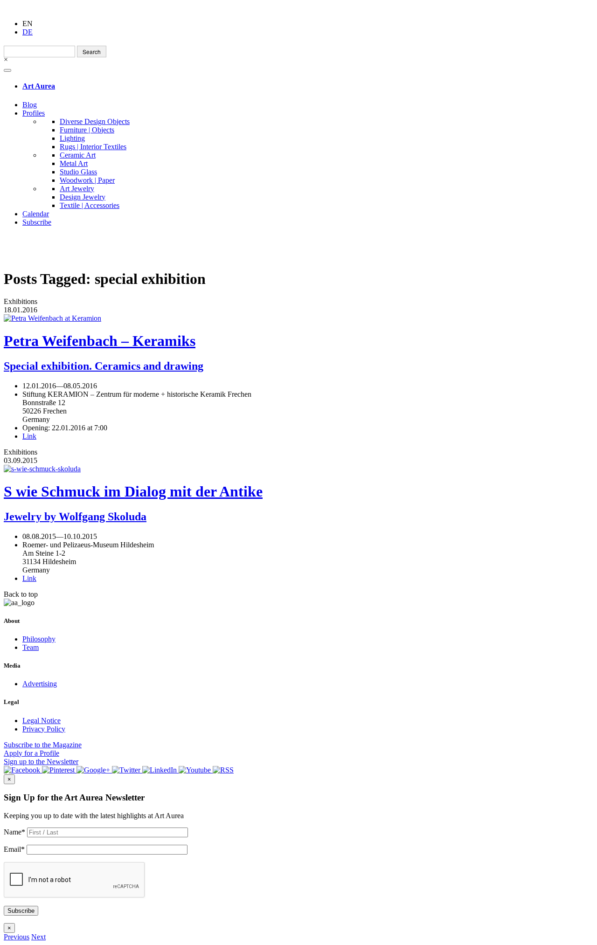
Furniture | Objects (87, 130)
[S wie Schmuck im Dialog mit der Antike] (298, 469)
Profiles (33, 113)
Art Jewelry (77, 189)
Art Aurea (38, 86)
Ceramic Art (78, 155)
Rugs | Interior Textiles (93, 147)
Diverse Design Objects (95, 121)
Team (30, 647)
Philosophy (39, 639)
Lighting (72, 138)
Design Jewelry (82, 197)
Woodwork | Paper (87, 180)
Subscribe (36, 222)
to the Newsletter (41, 762)
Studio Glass (78, 172)
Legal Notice (41, 720)
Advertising (39, 684)
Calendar (35, 214)
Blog (29, 105)
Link (29, 436)
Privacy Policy (43, 729)
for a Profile (31, 753)
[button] (16, 937)
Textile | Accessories (89, 205)
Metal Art (74, 163)
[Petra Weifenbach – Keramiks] (298, 318)
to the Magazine (43, 745)
